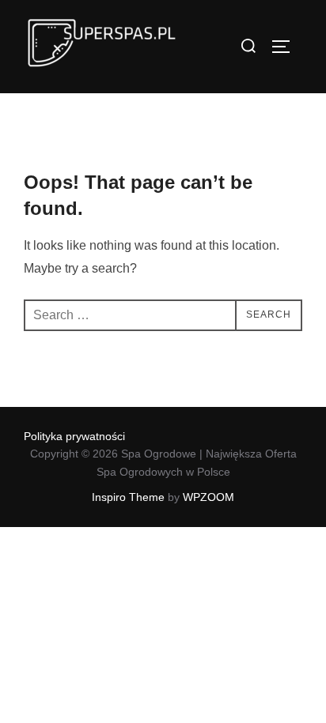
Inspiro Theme (128, 497)
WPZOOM (208, 497)
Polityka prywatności (74, 436)
